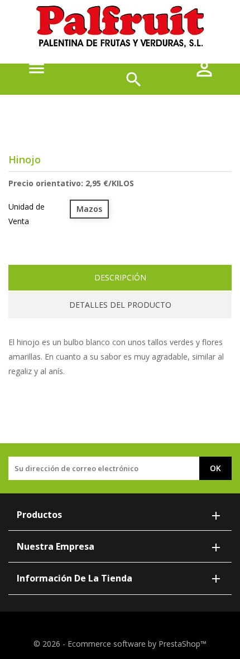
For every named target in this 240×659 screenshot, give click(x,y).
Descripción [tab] (120, 277)
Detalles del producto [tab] (120, 304)
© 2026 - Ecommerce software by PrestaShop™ (120, 643)
